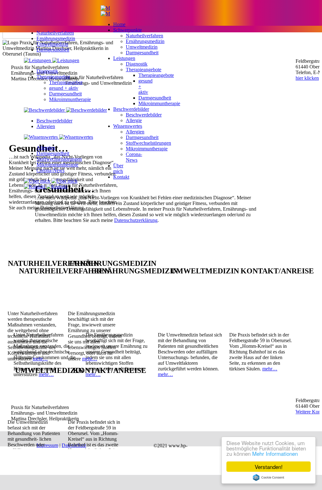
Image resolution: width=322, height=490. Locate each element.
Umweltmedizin (52, 44)
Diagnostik (47, 71)
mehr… (165, 374)
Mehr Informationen (275, 453)
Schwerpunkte (127, 30)
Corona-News (50, 170)
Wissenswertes (127, 126)
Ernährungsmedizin (55, 38)
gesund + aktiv (63, 88)
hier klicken (307, 78)
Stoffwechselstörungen (59, 159)
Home (119, 24)
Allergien (45, 126)
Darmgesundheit (52, 49)
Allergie (134, 120)
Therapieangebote (143, 69)
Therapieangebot (53, 76)
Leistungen (124, 58)
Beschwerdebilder (54, 120)
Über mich (118, 168)
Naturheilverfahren (55, 32)
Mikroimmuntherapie (70, 99)
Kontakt (121, 177)
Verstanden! (269, 467)
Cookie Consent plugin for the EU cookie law (268, 477)
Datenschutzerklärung (136, 220)
